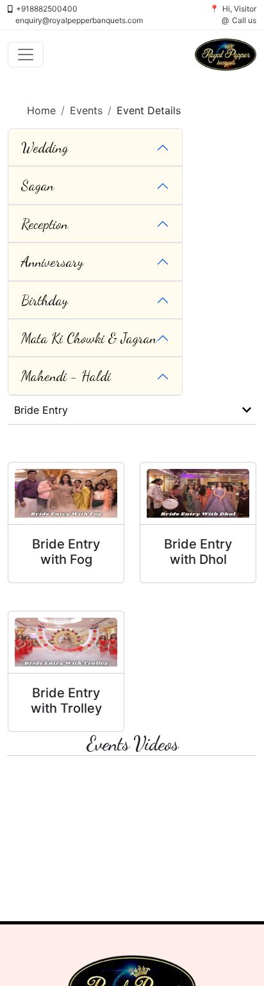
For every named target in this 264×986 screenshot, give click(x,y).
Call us (244, 20)
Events (86, 110)
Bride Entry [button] (41, 410)
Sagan (37, 185)
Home (41, 110)
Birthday (44, 300)
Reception (44, 224)
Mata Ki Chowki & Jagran (88, 338)
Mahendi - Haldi (66, 376)
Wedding (44, 147)
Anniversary (52, 261)
